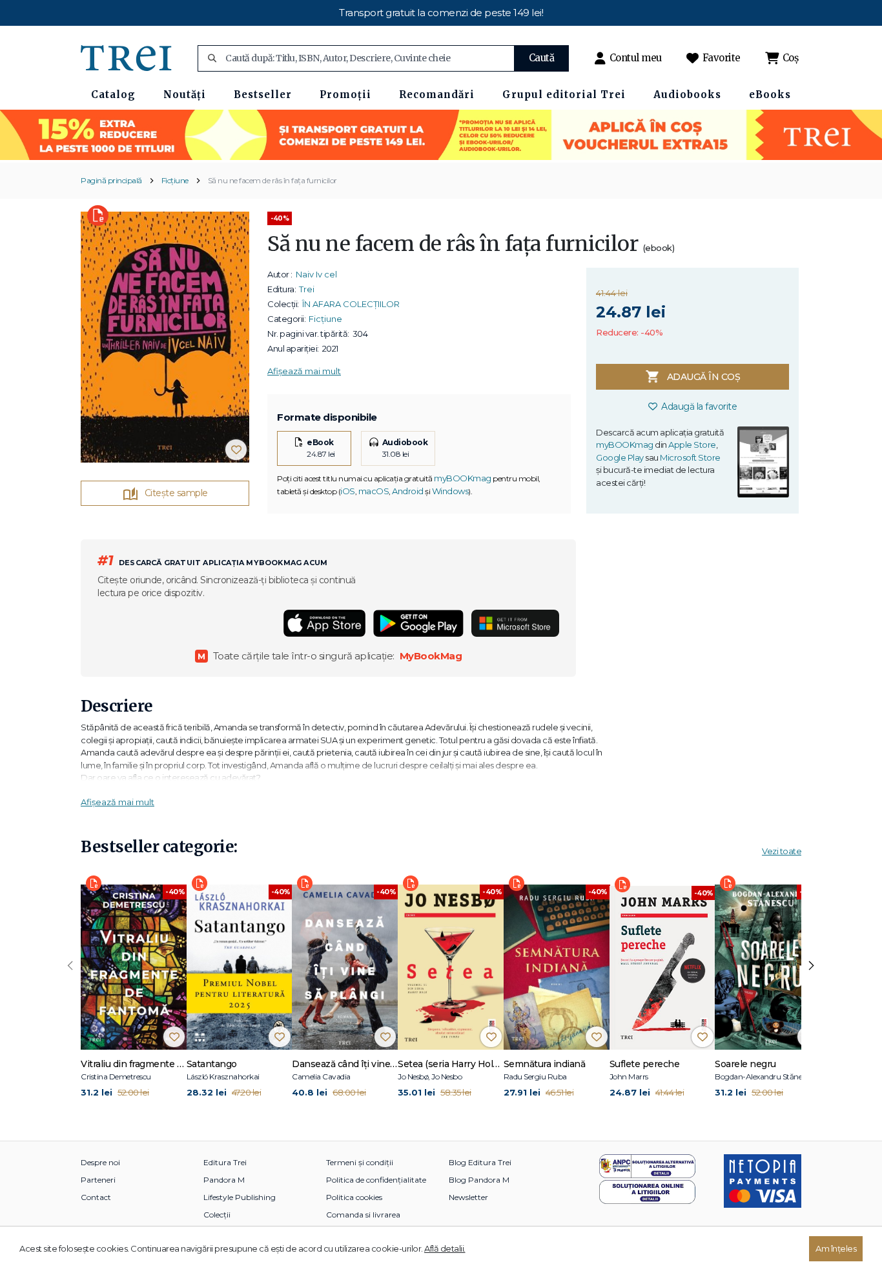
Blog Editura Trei (480, 1162)
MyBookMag (431, 656)
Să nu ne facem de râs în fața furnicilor (272, 180)
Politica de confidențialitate (376, 1180)
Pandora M (224, 1180)
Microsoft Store (690, 457)
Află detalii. (445, 1248)
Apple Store (692, 444)
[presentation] (70, 966)
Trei (306, 289)
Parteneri (98, 1180)
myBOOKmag (462, 478)
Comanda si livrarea (363, 1214)
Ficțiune (175, 180)
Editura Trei (225, 1162)
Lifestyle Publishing (239, 1197)
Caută (542, 58)
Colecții (217, 1214)
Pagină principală (111, 180)
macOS (373, 491)
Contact (96, 1197)
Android (408, 491)
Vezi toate (781, 851)
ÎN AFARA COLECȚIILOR (351, 304)
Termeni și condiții (359, 1162)
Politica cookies (354, 1197)
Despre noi (100, 1162)
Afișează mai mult (304, 371)
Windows (450, 491)
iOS (347, 491)
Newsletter (468, 1197)
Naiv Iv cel (316, 274)
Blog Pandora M (479, 1180)
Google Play (620, 457)
